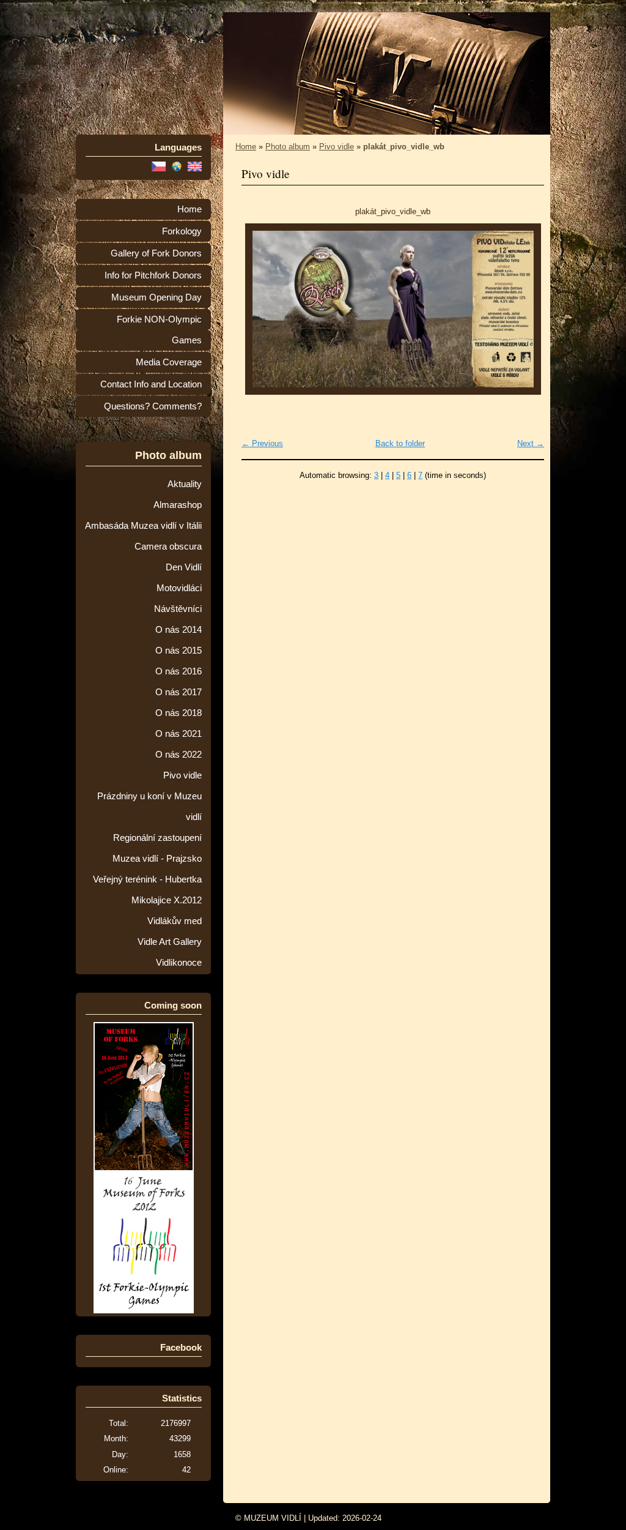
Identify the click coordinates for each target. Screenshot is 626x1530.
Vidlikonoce (179, 963)
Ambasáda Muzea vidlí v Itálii (143, 526)
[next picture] (524, 309)
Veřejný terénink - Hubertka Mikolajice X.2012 (147, 890)
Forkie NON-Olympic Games (159, 330)
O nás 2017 (178, 692)
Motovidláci (179, 588)
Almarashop (177, 505)
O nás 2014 (178, 630)
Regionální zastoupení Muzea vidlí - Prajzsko (157, 848)
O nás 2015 (178, 650)
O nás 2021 (178, 734)
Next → (530, 443)
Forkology (182, 231)
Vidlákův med (174, 921)
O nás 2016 (178, 671)
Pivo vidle (182, 775)
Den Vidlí (184, 567)
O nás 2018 (178, 713)
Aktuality (185, 484)
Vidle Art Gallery (170, 942)
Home (189, 209)
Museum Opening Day (156, 297)
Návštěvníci (178, 609)
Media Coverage (169, 362)
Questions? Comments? (153, 406)
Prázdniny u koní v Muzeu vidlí (149, 806)
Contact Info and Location (151, 384)
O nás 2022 (178, 754)
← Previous (262, 443)
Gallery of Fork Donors (156, 253)
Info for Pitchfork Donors (153, 275)
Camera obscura (168, 546)
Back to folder (400, 443)
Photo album (287, 146)
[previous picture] (261, 309)
